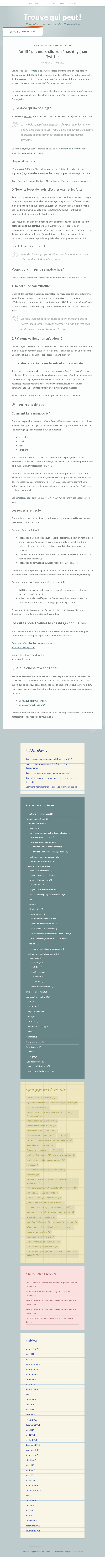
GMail (36, 967)
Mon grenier (51, 3)
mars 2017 (30, 1359)
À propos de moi (35, 3)
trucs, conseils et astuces (47, 45)
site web (31, 1021)
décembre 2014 (33, 1425)
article (31, 1001)
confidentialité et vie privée (43, 918)
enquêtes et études (36, 1011)
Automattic (78, 1551)
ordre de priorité (50, 1193)
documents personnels (38, 1150)
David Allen (33, 1145)
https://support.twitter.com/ (32, 700)
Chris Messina (42, 169)
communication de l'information (42, 1121)
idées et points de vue (37, 1066)
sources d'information (36, 997)
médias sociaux (38, 972)
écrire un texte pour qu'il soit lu (42, 1246)
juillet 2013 (31, 1460)
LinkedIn (37, 976)
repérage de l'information (61, 1212)
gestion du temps (36, 1160)
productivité (54, 1197)
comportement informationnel (41, 1125)
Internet (33, 958)
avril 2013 (30, 1470)
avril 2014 (30, 1435)
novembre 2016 (33, 1369)
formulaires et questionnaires (45, 875)
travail (32, 943)
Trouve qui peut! (53, 17)
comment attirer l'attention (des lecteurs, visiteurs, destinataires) (49, 1114)
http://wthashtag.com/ (23, 647)
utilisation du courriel (41, 837)
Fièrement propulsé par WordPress (36, 1551)
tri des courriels (35, 1227)
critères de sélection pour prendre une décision (49, 1140)
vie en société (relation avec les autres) (48, 938)
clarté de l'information (38, 1107)
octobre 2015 (32, 1389)
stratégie (30, 1036)
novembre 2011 (33, 1530)
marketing (57, 1188)
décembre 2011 (33, 1525)
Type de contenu (33, 1061)
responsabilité (34, 1217)
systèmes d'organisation (65, 1222)
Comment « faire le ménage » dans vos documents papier (51, 786)
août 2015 (30, 1394)
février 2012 (31, 1520)
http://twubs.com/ (21, 659)
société (31, 904)
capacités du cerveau (37, 1102)
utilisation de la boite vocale (46, 846)
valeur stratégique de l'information (43, 1242)
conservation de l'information (41, 1135)
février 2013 (31, 1480)
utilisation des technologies (59, 1227)
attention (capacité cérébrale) (42, 1097)
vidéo (30, 1031)
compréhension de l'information (42, 1130)
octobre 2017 (32, 1349)
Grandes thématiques (35, 819)
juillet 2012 (31, 1500)
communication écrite (41, 861)
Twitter (68, 45)
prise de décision (36, 1197)
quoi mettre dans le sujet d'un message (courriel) (50, 1207)
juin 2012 (30, 1505)
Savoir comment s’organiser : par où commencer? (48, 773)
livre (30, 1016)
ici (89, 180)
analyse (31, 1051)
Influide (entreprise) (35, 991)
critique (31, 1056)
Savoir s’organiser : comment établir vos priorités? (49, 759)
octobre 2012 (32, 1485)
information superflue (38, 1188)
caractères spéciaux (25, 497)
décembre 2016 (33, 1364)
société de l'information (39, 1222)
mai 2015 (30, 1409)
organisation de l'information (42, 889)
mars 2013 (30, 1475)
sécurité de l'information (42, 928)
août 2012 (30, 1495)
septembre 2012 (33, 1490)
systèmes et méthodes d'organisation (45, 949)
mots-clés (32, 1193)
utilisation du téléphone (42, 842)
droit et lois (34, 909)
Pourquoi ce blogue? (68, 3)
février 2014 (31, 1440)
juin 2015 (30, 1404)
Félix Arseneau (32, 1282)
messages (71, 1188)
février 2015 (31, 1419)
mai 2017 (30, 1354)
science (31, 899)
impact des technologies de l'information (46, 1169)
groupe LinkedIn (56, 1160)
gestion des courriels (64, 1155)
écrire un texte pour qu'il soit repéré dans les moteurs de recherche (52, 1253)
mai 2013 (30, 1465)
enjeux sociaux (36, 914)
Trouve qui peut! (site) (35, 1042)
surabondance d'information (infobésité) (50, 933)
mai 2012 (30, 1510)
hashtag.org (22, 429)
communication (35, 823)
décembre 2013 (33, 1445)
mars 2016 (30, 1384)
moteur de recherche (40, 986)
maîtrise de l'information (42, 923)
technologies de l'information (41, 954)
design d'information (37, 866)
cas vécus (32, 1006)
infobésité (33, 1174)
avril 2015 (30, 1414)
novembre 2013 (33, 1450)
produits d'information (40, 870)
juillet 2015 (31, 1399)
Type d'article (32, 1047)
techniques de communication (43, 857)
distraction (48, 1145)
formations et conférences (38, 814)
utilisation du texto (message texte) (49, 851)
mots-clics (37, 70)
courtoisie (63, 1135)
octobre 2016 (32, 1374)
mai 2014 (30, 1430)
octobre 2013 (32, 1455)
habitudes (33, 1165)
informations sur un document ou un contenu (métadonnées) (46, 1181)
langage (33, 828)
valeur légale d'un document (41, 1237)
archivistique (35, 884)
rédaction (50, 1217)
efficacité (58, 1150)
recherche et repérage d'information (46, 894)
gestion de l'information (39, 880)
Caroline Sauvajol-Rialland (64, 1102)
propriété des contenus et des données (45, 1202)
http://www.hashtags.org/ (31, 704)
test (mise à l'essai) (36, 1026)
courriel (35, 962)
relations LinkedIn (36, 1212)
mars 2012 (30, 1515)
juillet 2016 (31, 1379)
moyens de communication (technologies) (48, 833)
